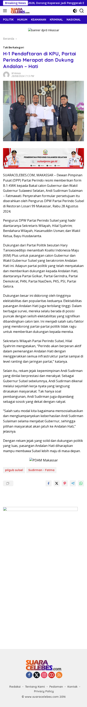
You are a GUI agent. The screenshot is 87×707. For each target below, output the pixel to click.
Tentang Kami (35, 686)
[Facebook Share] (49, 483)
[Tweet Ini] (57, 483)
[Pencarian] (81, 10)
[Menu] (5, 10)
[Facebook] (29, 675)
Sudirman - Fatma (41, 470)
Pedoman (56, 686)
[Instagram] (44, 675)
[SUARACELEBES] (20, 10)
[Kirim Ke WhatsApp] (81, 483)
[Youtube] (51, 675)
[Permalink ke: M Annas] (6, 74)
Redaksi (15, 686)
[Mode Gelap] (75, 10)
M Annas (16, 73)
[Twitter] (36, 675)
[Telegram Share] (73, 483)
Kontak (72, 686)
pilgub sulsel (14, 470)
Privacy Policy (44, 691)
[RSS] (59, 675)
